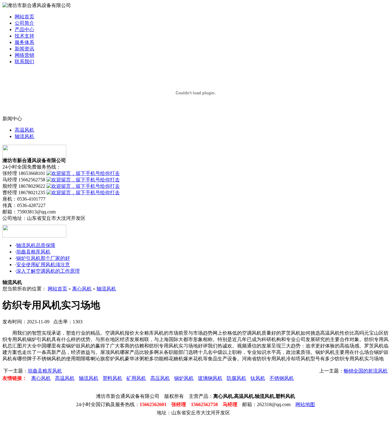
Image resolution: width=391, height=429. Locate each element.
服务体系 (24, 42)
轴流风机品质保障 (35, 245)
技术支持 (24, 35)
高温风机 (24, 130)
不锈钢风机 (281, 378)
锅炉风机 (184, 378)
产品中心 (24, 29)
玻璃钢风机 (210, 378)
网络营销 (24, 55)
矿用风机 (136, 378)
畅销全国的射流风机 (366, 370)
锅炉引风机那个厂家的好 (43, 258)
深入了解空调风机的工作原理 (48, 271)
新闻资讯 (24, 48)
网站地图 (305, 404)
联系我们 (24, 61)
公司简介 (24, 23)
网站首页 (24, 16)
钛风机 (257, 378)
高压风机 (160, 378)
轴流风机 (24, 136)
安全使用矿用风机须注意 (43, 264)
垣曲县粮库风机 (33, 251)
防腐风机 (236, 378)
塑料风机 (112, 378)
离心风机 (82, 288)
